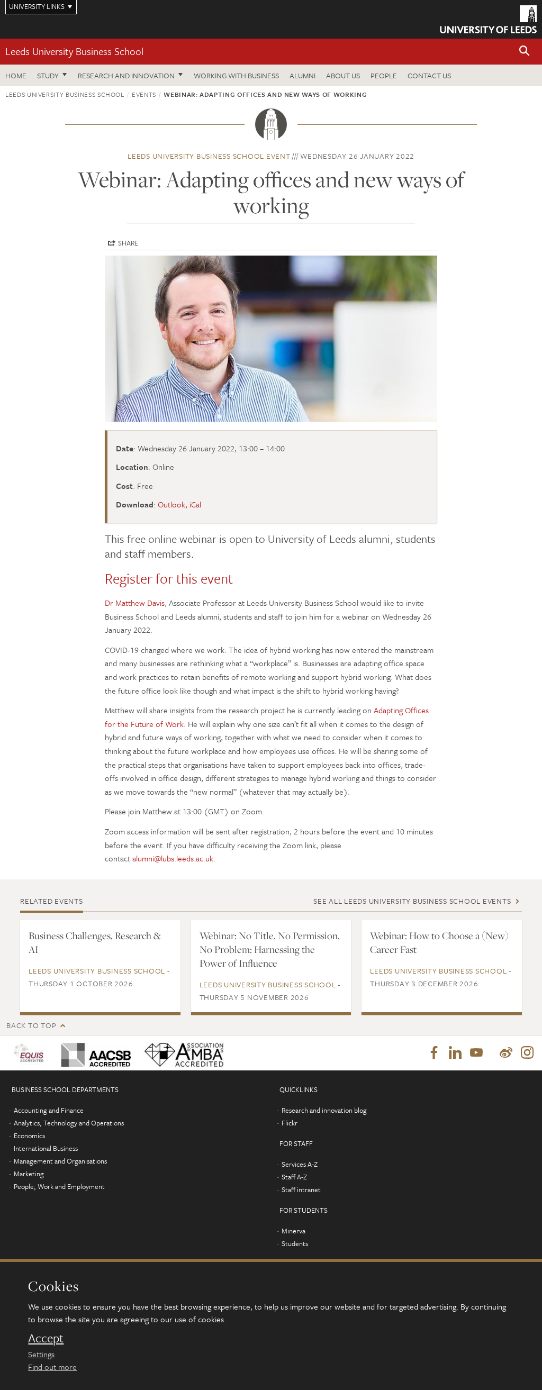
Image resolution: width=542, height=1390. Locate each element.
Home (15, 75)
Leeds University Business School (74, 51)
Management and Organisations (60, 1161)
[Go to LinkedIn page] (455, 1053)
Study (48, 75)
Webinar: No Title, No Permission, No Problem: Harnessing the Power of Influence (270, 949)
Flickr (289, 1123)
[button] (524, 51)
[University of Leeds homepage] (488, 19)
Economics (29, 1135)
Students (295, 1243)
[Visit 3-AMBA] (182, 1052)
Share (128, 243)
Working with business (236, 75)
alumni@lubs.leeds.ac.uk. (173, 858)
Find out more (52, 1367)
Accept (46, 1338)
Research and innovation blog (324, 1110)
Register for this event (169, 578)
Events (144, 94)
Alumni (302, 75)
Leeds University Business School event (209, 155)
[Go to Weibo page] (506, 1053)
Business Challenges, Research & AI (95, 942)
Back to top (31, 1025)
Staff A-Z (294, 1176)
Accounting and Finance (49, 1110)
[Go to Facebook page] (434, 1053)
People (384, 75)
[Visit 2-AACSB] (94, 1052)
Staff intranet (301, 1189)
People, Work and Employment (59, 1186)
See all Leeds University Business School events (412, 900)
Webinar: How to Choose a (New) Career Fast (439, 942)
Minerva (293, 1230)
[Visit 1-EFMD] (30, 1052)
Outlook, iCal (179, 504)
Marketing (29, 1173)
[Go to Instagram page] (527, 1053)
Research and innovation (126, 75)
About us (343, 75)
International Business (46, 1148)
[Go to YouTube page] (476, 1053)
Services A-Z (300, 1164)
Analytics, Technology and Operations (69, 1123)
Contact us (429, 75)
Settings (41, 1354)
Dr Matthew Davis (135, 602)
